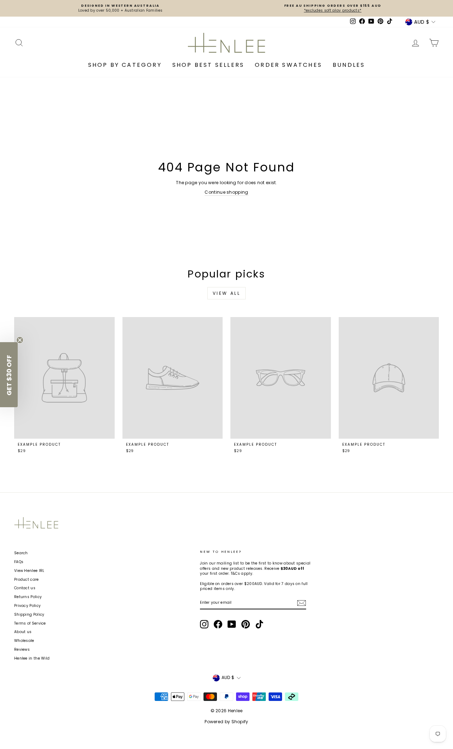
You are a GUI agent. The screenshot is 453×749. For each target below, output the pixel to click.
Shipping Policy (29, 614)
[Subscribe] (301, 603)
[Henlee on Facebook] (218, 624)
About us (22, 631)
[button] (9, 374)
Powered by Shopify (226, 722)
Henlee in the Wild (32, 658)
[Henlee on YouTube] (232, 624)
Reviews (22, 649)
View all (227, 293)
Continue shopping (226, 192)
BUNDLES (349, 65)
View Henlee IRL (29, 570)
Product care (26, 579)
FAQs (18, 561)
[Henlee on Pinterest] (245, 624)
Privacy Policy (27, 605)
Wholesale (24, 640)
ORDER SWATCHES (288, 65)
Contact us (24, 588)
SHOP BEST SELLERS (208, 65)
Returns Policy (28, 596)
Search (21, 553)
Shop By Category (125, 65)
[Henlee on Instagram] (204, 624)
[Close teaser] (19, 340)
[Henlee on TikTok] (259, 624)
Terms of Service (30, 623)
